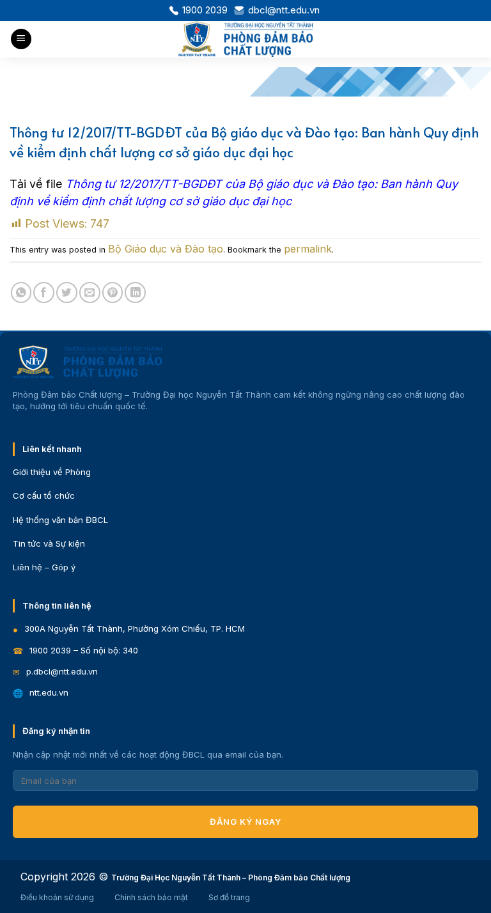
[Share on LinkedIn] (135, 292)
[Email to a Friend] (89, 292)
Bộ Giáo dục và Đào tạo (165, 248)
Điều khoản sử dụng (57, 897)
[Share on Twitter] (66, 292)
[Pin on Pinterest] (112, 292)
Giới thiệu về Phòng (52, 472)
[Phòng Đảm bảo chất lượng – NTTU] (245, 39)
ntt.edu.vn (48, 692)
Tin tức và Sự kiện (49, 543)
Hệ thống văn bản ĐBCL (60, 520)
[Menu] (21, 39)
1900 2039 (205, 10)
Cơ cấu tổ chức (44, 495)
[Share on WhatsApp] (21, 292)
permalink (308, 248)
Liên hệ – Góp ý (44, 567)
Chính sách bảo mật (151, 897)
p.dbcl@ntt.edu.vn (62, 671)
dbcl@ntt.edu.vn (284, 10)
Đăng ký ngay (245, 821)
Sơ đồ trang (229, 897)
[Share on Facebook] (43, 292)
